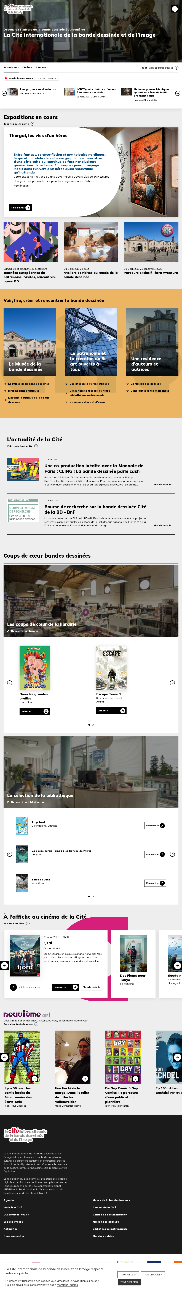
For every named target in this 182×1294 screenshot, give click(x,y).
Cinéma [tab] (27, 67)
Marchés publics (103, 1236)
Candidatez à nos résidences (150, 390)
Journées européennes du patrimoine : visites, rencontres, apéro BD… (30, 277)
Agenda (9, 1200)
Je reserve (60, 987)
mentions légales (67, 1285)
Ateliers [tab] (41, 67)
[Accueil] (18, 9)
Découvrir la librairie (24, 631)
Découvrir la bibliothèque (28, 802)
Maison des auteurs (106, 1221)
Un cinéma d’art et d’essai (87, 402)
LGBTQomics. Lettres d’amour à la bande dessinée (97, 91)
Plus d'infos (18, 207)
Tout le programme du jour (157, 67)
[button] (4, 93)
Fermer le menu (174, 8)
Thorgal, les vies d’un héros (38, 89)
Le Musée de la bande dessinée (28, 383)
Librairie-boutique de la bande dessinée (28, 400)
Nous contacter (14, 1236)
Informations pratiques (23, 390)
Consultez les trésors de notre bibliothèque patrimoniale (89, 393)
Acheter (26, 711)
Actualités (11, 1228)
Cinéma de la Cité (104, 1207)
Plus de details (91, 987)
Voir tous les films (14, 923)
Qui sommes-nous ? (16, 1214)
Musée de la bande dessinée (111, 1200)
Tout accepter (129, 1282)
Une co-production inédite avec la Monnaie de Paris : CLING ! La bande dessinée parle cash (93, 468)
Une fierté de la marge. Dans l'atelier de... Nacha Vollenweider (72, 1095)
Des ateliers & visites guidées (89, 383)
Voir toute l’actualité (20, 446)
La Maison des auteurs (146, 383)
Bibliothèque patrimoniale (110, 1228)
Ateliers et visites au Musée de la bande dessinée (91, 275)
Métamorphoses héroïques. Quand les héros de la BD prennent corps (152, 92)
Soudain (174, 975)
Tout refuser (128, 1274)
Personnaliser (153, 1274)
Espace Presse (13, 1221)
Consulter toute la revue (18, 1024)
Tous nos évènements (16, 123)
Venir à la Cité (13, 1207)
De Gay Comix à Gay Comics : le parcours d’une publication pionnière (121, 1095)
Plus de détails (162, 484)
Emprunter (152, 825)
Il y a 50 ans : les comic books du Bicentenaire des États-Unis (18, 1095)
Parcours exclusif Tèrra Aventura (151, 273)
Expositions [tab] (11, 67)
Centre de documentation (110, 1214)
